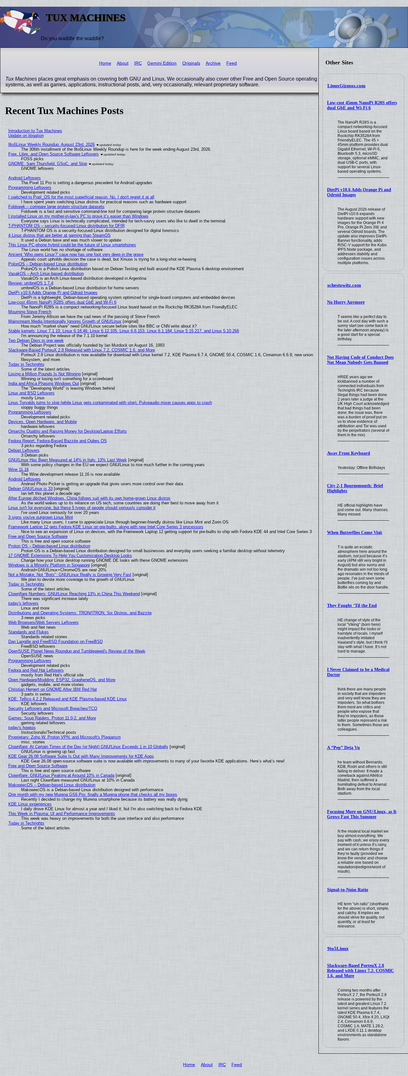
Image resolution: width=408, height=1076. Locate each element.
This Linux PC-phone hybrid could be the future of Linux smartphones (72, 244)
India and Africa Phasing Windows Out (43, 383)
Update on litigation (26, 135)
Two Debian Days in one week (36, 340)
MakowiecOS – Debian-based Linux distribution (51, 785)
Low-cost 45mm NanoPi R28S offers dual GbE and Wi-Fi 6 (362, 105)
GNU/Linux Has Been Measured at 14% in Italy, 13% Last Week (67, 460)
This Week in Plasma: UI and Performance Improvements (61, 813)
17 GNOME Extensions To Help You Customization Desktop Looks (70, 555)
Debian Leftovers (24, 450)
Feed (231, 63)
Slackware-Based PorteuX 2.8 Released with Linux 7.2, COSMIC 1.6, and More (360, 970)
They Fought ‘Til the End (352, 605)
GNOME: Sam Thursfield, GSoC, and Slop (47, 163)
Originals (191, 63)
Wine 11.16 (18, 469)
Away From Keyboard (348, 453)
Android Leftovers (24, 178)
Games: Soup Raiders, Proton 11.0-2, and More (52, 718)
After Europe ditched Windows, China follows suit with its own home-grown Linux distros (89, 498)
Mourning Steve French (29, 311)
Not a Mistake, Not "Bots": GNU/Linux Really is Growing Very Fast (69, 574)
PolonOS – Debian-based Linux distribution (47, 264)
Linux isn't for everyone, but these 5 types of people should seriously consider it (82, 507)
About (122, 63)
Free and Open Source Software (38, 536)
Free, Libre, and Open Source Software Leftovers (53, 154)
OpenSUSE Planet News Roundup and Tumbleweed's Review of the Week (76, 651)
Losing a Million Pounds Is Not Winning (44, 374)
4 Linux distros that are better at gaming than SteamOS (59, 235)
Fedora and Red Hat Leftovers (36, 670)
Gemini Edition (162, 63)
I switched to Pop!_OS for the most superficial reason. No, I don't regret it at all (81, 197)
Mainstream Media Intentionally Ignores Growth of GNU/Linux (64, 321)
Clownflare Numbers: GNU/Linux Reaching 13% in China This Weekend (74, 593)
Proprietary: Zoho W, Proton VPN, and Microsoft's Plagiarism (64, 737)
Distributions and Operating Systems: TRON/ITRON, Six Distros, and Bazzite (80, 612)
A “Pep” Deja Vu (343, 747)
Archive (213, 63)
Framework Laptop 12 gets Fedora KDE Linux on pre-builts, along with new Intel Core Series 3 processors (105, 526)
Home (105, 63)
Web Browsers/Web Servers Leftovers (43, 622)
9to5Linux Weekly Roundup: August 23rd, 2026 (51, 144)
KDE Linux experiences (30, 804)
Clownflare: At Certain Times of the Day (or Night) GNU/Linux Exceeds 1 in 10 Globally (88, 746)
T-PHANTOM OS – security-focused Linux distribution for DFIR (66, 225)
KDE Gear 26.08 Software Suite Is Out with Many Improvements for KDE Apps (81, 756)
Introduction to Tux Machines (35, 130)
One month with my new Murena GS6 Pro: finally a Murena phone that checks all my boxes (92, 794)
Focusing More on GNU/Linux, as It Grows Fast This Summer (362, 814)
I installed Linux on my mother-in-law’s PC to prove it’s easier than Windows (78, 216)
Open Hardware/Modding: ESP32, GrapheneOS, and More (61, 679)
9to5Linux (338, 948)
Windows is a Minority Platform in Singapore (49, 565)
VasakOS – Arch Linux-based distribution (46, 273)
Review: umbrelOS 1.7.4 (30, 283)
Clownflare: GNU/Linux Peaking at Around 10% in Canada (61, 775)
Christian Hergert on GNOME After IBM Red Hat (52, 689)
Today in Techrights (26, 364)
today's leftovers (23, 603)
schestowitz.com (344, 285)
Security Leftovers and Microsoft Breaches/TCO (52, 708)
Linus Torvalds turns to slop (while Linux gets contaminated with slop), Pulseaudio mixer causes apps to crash (110, 402)
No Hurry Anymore (346, 302)
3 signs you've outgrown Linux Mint (40, 517)
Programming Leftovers (29, 187)
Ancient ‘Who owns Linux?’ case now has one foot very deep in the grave (75, 254)
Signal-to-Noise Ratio (347, 889)
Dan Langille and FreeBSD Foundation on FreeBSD (55, 641)
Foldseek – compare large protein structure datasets (56, 206)
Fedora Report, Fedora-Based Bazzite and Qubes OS (57, 440)
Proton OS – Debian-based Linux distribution (49, 546)
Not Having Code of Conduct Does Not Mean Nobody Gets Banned (360, 360)
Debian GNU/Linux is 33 (30, 488)
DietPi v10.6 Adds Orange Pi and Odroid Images (53, 292)
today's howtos (22, 727)
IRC (138, 63)
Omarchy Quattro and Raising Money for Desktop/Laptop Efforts (67, 431)
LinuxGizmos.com (346, 85)
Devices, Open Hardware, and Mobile (42, 421)
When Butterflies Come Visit (354, 532)
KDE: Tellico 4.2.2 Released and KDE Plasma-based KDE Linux (67, 699)
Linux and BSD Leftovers (31, 393)
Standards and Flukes (28, 632)
